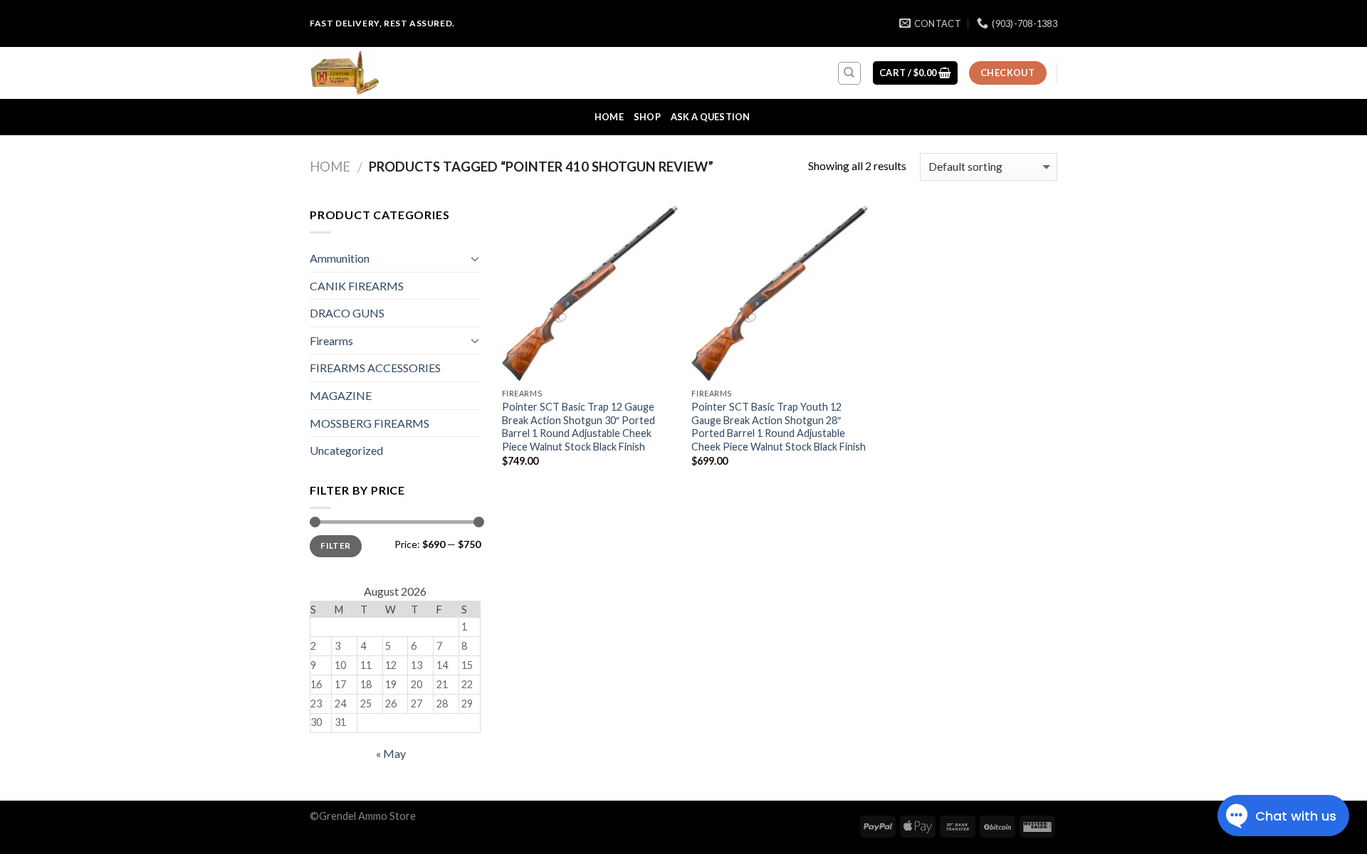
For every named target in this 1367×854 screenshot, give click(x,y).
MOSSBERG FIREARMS (369, 423)
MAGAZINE (341, 395)
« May (391, 753)
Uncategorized (346, 450)
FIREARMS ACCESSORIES (375, 367)
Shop (647, 116)
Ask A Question (710, 116)
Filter (335, 545)
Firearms (331, 340)
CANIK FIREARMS (357, 285)
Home (609, 116)
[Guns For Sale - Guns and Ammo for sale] (381, 73)
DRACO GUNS (347, 313)
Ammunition (340, 258)
